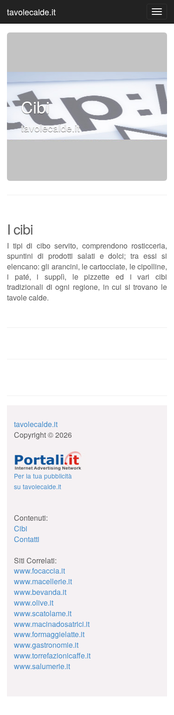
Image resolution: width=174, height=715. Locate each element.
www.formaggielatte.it (49, 634)
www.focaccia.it (39, 570)
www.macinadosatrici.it (52, 624)
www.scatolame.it (42, 613)
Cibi (20, 528)
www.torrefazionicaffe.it (52, 655)
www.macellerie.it (43, 581)
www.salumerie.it (42, 666)
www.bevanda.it (40, 592)
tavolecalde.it (31, 12)
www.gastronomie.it (46, 644)
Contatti (26, 539)
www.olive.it (33, 602)
